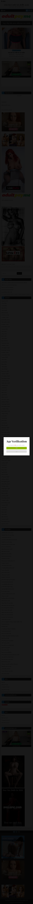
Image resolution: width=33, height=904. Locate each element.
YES (17, 448)
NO (16, 451)
